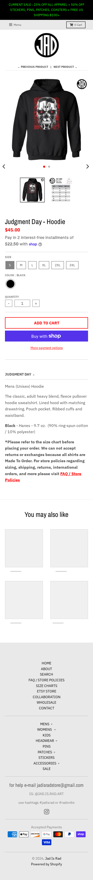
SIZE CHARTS (46, 686)
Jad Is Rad (53, 858)
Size (8, 257)
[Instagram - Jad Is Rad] (47, 812)
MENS (44, 724)
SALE (47, 768)
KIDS (47, 735)
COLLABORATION (47, 697)
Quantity (12, 297)
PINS (47, 746)
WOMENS (45, 729)
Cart (78, 25)
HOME (46, 663)
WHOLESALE (46, 702)
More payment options (47, 348)
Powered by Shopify (46, 864)
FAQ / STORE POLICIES (46, 680)
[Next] (87, 166)
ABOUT (46, 669)
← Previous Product (32, 67)
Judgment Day (18, 374)
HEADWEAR (45, 740)
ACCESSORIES (44, 763)
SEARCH (46, 674)
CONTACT (46, 708)
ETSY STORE (46, 691)
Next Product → (65, 67)
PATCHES (45, 752)
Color (15, 275)
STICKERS (46, 757)
